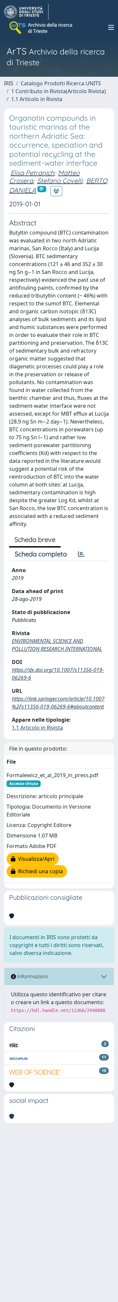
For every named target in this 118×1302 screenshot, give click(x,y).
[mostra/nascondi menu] (111, 27)
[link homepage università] (41, 27)
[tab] (81, 554)
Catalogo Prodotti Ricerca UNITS (61, 83)
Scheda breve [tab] (34, 539)
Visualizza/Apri (34, 858)
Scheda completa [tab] (41, 554)
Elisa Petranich (32, 173)
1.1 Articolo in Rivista (36, 99)
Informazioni (32, 976)
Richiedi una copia (39, 871)
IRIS (8, 83)
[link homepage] (26, 12)
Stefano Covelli (59, 180)
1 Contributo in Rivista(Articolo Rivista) (58, 91)
